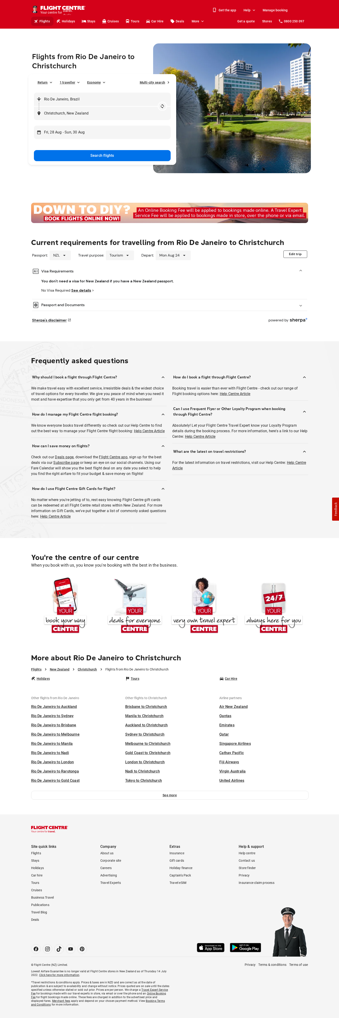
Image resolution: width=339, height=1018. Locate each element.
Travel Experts (110, 883)
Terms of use (298, 965)
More (195, 21)
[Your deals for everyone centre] (135, 606)
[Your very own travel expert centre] (204, 606)
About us (107, 853)
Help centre (247, 853)
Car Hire (157, 21)
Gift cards (177, 860)
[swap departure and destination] (162, 106)
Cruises (113, 21)
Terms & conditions (272, 965)
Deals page (64, 457)
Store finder (247, 868)
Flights (44, 21)
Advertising (108, 875)
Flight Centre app (113, 457)
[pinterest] (82, 949)
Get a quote (246, 21)
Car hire (37, 875)
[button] (170, 795)
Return (43, 82)
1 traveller (67, 82)
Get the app (227, 10)
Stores (267, 21)
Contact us (247, 860)
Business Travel (42, 897)
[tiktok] (59, 949)
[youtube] (70, 949)
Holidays (68, 21)
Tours (135, 21)
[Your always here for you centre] (273, 606)
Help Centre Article (149, 431)
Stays (91, 21)
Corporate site (110, 860)
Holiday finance (181, 868)
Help (247, 10)
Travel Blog (39, 912)
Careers (106, 868)
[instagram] (47, 949)
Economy (94, 82)
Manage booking (275, 10)
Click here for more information (59, 975)
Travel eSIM (178, 883)
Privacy (244, 875)
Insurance (177, 853)
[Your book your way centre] (65, 606)
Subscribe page (66, 462)
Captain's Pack (180, 875)
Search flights (102, 155)
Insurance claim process (256, 883)
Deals (180, 21)
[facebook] (36, 949)
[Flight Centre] (49, 829)
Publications (40, 905)
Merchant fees (61, 1001)
